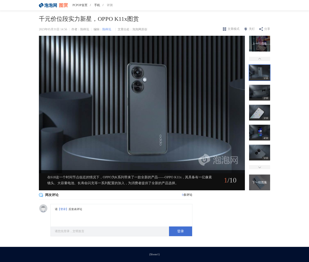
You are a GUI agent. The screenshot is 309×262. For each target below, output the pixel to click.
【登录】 (63, 209)
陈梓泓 (106, 29)
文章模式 (233, 28)
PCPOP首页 (80, 5)
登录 (180, 231)
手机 (97, 5)
